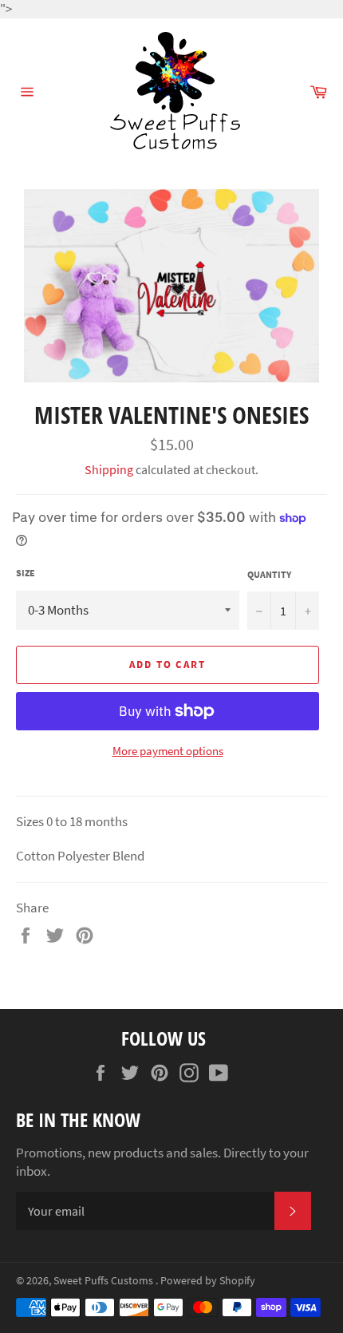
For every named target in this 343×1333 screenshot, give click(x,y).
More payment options (167, 750)
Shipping (109, 469)
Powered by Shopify (207, 1281)
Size (25, 573)
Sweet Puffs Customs (104, 1281)
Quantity (269, 574)
